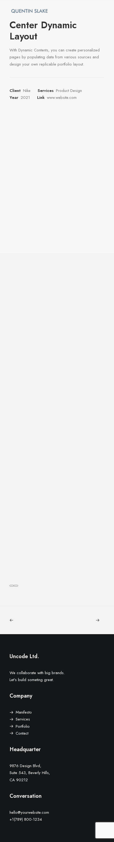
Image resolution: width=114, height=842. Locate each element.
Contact (22, 733)
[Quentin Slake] (29, 11)
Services (23, 719)
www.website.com (62, 97)
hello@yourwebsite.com (29, 812)
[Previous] (12, 585)
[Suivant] (16, 585)
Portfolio (23, 726)
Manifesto (24, 712)
